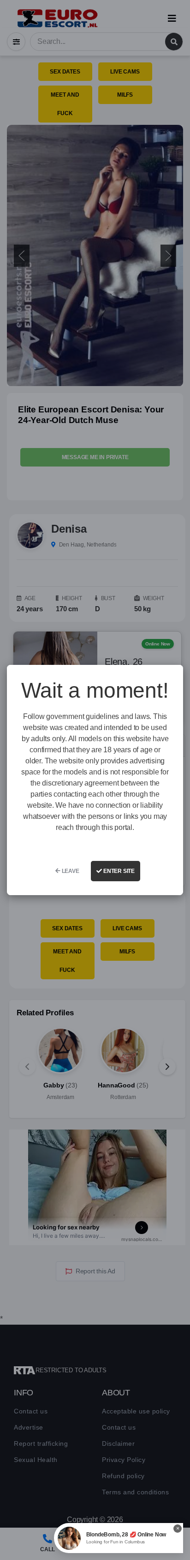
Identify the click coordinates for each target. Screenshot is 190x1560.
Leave (69, 871)
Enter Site (118, 871)
